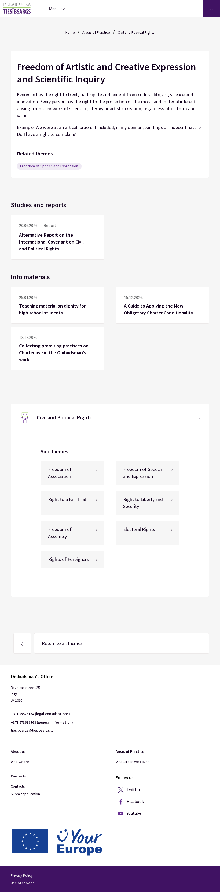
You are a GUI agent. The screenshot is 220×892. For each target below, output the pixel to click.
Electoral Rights (139, 529)
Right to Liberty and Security (143, 502)
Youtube (133, 813)
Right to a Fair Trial (67, 499)
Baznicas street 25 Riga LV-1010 (25, 694)
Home (70, 32)
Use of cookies (23, 882)
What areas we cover (132, 761)
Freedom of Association (60, 472)
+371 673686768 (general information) (42, 722)
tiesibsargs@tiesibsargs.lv (32, 730)
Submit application (25, 793)
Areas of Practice (96, 32)
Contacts (18, 786)
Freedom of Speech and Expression (49, 166)
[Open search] (211, 8)
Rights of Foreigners (68, 559)
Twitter (133, 789)
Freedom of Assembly (60, 532)
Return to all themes (62, 643)
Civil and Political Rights (136, 32)
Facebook (135, 801)
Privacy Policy (22, 875)
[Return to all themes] (22, 643)
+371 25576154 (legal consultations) (40, 713)
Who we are (20, 761)
